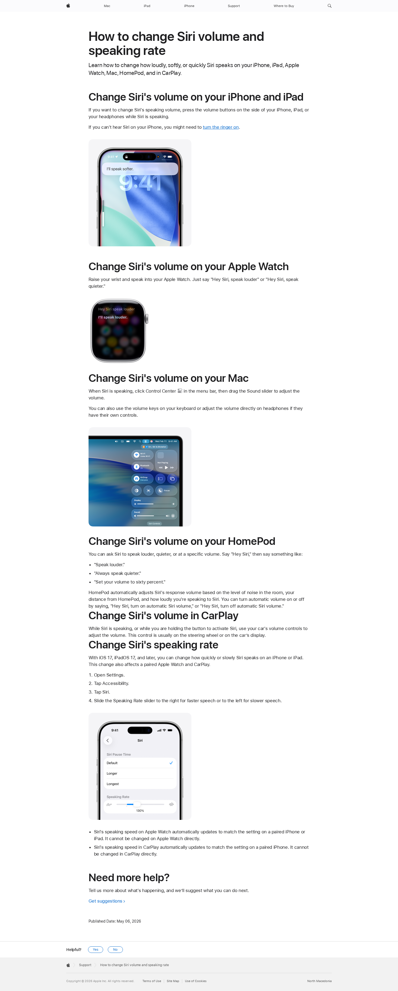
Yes (95, 950)
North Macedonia (319, 981)
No (115, 950)
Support (85, 965)
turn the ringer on (221, 127)
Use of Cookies (196, 981)
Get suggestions (105, 901)
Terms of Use (151, 981)
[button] (329, 6)
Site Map (173, 981)
